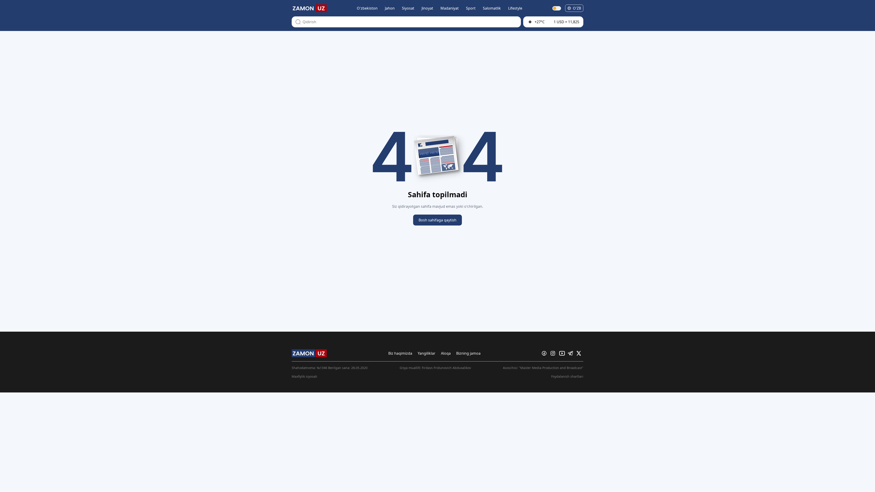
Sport (471, 8)
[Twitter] (579, 353)
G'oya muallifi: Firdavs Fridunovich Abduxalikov (435, 368)
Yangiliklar (426, 353)
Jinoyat (427, 8)
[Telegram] (571, 353)
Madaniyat (449, 8)
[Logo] (309, 8)
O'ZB (577, 8)
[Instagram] (554, 353)
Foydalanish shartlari (567, 376)
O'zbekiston (367, 8)
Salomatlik (492, 8)
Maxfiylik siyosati (304, 376)
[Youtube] (562, 353)
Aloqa (446, 353)
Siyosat (408, 8)
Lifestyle (515, 8)
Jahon (390, 8)
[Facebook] (545, 353)
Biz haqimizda (400, 353)
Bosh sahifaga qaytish (437, 220)
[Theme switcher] (556, 8)
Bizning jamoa (468, 353)
